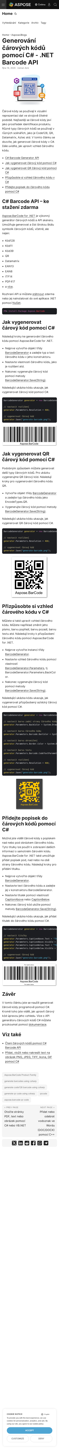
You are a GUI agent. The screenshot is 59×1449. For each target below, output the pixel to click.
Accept (29, 1430)
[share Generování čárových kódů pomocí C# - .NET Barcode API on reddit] (27, 1144)
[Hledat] (55, 4)
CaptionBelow (40, 899)
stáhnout (38, 294)
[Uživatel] (49, 4)
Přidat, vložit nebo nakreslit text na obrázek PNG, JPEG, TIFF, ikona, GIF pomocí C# (28, 1057)
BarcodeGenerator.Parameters (24, 668)
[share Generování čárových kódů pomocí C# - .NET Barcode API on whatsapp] (39, 1144)
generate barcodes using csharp (20, 1081)
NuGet (16, 302)
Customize (17, 1438)
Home (7, 13)
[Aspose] (20, 4)
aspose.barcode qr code (16, 1099)
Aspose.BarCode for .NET (18, 215)
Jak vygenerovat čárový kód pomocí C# (30, 163)
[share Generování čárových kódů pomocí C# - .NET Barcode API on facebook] (33, 1144)
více (10, 286)
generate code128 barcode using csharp (24, 1087)
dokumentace (37, 1024)
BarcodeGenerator (17, 352)
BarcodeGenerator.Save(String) (25, 380)
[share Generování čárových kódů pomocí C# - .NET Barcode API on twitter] (14, 1144)
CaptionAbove (14, 899)
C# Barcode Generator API (22, 157)
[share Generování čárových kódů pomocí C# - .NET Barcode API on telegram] (46, 1144)
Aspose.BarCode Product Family (20, 1075)
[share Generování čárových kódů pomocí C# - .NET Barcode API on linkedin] (20, 1144)
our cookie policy (36, 1424)
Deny (41, 1438)
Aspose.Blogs (19, 34)
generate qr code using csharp (19, 1093)
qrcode (43, 1093)
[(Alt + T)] (15, 13)
